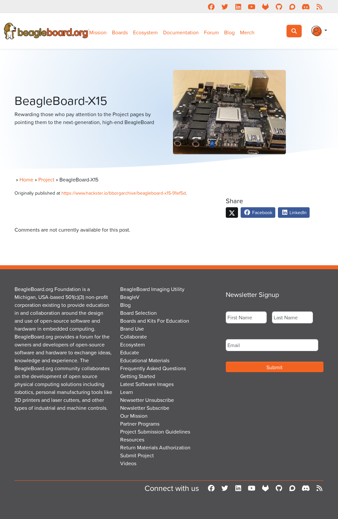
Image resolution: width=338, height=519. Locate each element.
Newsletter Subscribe (144, 407)
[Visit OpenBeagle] (265, 7)
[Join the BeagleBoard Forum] (292, 7)
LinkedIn (297, 212)
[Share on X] (232, 212)
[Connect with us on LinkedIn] (238, 7)
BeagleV (130, 297)
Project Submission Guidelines (155, 431)
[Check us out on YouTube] (252, 7)
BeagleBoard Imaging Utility (152, 289)
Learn (126, 392)
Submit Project (137, 455)
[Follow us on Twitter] (224, 7)
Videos (128, 463)
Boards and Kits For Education (154, 320)
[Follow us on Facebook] (211, 7)
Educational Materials (144, 360)
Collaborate (133, 336)
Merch (247, 32)
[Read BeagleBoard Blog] (319, 7)
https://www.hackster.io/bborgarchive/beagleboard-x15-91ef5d (123, 193)
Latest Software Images (147, 384)
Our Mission (134, 415)
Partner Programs (139, 423)
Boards (120, 32)
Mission (98, 32)
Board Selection (138, 312)
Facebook (261, 212)
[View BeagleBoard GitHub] (279, 7)
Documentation (181, 32)
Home (26, 179)
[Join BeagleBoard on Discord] (306, 7)
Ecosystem (145, 32)
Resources (132, 439)
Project (46, 179)
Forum (211, 32)
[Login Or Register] (319, 31)
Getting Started (137, 376)
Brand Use (132, 328)
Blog (229, 32)
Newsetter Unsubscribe (147, 400)
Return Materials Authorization (155, 447)
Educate (129, 352)
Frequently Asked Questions (153, 368)
